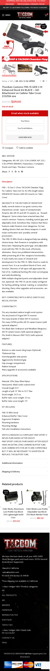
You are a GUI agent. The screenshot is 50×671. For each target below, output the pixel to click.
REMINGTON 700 (10, 615)
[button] (4, 43)
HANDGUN (7, 610)
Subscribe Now (25, 137)
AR (11, 81)
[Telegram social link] (22, 171)
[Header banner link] (25, 2)
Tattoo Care (7, 625)
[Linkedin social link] (18, 171)
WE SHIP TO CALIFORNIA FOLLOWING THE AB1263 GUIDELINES (25, 7)
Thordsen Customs (25, 167)
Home (4, 81)
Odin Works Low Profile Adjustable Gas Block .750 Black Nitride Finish (37, 512)
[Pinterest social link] (15, 171)
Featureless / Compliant (33, 164)
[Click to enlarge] (7, 58)
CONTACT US (8, 638)
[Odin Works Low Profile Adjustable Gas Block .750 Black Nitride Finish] (37, 497)
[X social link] (12, 171)
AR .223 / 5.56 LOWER (26, 160)
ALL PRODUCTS (9, 595)
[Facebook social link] (9, 171)
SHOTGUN (7, 620)
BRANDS (18, 164)
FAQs (4, 642)
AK (3, 590)
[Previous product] (40, 81)
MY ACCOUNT (8, 633)
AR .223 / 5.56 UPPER (25, 81)
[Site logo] (25, 15)
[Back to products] (43, 81)
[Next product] (46, 81)
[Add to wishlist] (15, 503)
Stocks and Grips (9, 167)
